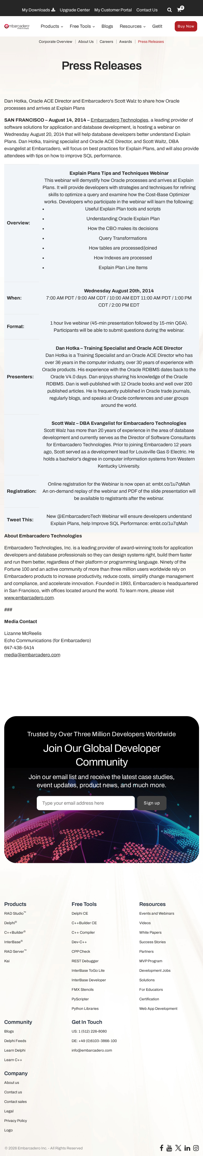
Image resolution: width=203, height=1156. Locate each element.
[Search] (169, 9)
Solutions (147, 980)
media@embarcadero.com (32, 654)
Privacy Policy (15, 1121)
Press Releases (151, 42)
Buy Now (186, 26)
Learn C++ (13, 1060)
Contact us (13, 1092)
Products (50, 26)
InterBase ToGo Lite (88, 971)
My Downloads (36, 10)
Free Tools (81, 26)
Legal (8, 1111)
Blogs (107, 26)
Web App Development (158, 1009)
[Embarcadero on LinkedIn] (187, 1149)
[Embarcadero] (17, 26)
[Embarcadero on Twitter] (178, 1148)
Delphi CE (80, 913)
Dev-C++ (79, 942)
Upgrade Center (75, 10)
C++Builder (15, 932)
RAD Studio (15, 913)
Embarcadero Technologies (119, 120)
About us (11, 1083)
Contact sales (15, 1102)
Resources (131, 26)
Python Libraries (85, 1009)
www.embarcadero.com (29, 597)
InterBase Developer (89, 980)
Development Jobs (154, 971)
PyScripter (80, 999)
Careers (106, 42)
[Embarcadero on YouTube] (169, 1149)
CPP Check (81, 952)
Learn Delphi (14, 1050)
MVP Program (150, 961)
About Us (86, 42)
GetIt (157, 26)
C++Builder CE (84, 923)
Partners (146, 952)
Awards (125, 42)
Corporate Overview (55, 42)
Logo (8, 1130)
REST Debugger (85, 961)
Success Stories (152, 942)
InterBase (13, 941)
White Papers (150, 932)
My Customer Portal (113, 10)
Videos (145, 923)
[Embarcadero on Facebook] (161, 1149)
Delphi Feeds (15, 1041)
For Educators (151, 990)
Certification (149, 999)
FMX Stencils (83, 990)
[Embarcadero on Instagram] (196, 1149)
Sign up (152, 803)
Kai (7, 961)
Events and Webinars (156, 913)
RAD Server (15, 951)
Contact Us (147, 10)
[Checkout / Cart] (179, 9)
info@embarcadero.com (92, 1050)
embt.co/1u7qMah (171, 484)
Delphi (10, 922)
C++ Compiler (83, 932)
